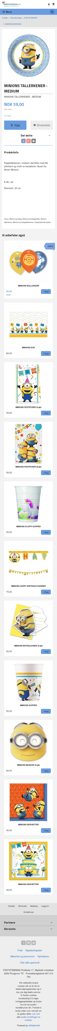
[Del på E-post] (33, 141)
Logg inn (45, 906)
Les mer (36, 1013)
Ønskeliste (43, 125)
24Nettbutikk (34, 1025)
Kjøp (17, 125)
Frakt (20, 950)
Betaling (34, 906)
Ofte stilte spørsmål (29, 962)
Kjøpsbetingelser (33, 950)
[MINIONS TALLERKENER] (28, 55)
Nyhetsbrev (43, 956)
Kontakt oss (29, 912)
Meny (8, 11)
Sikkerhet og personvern (22, 956)
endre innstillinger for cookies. (30, 1018)
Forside (5, 18)
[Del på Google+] (28, 141)
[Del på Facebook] (23, 141)
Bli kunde (23, 906)
